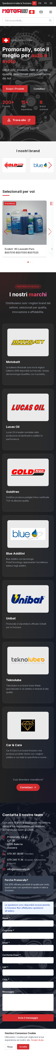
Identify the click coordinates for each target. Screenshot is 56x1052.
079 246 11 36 (15, 859)
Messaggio (8, 991)
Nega (10, 1046)
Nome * (6, 918)
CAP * (5, 967)
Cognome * (8, 930)
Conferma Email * (11, 955)
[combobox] (28, 20)
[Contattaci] (41, 12)
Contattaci (39, 88)
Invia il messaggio (28, 1017)
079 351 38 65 (15, 853)
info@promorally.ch (18, 869)
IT (34, 3)
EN (39, 3)
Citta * (5, 979)
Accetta (23, 1046)
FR (45, 3)
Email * (6, 942)
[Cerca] (50, 20)
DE (51, 3)
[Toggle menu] (51, 12)
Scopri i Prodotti (15, 88)
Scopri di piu (37, 1040)
